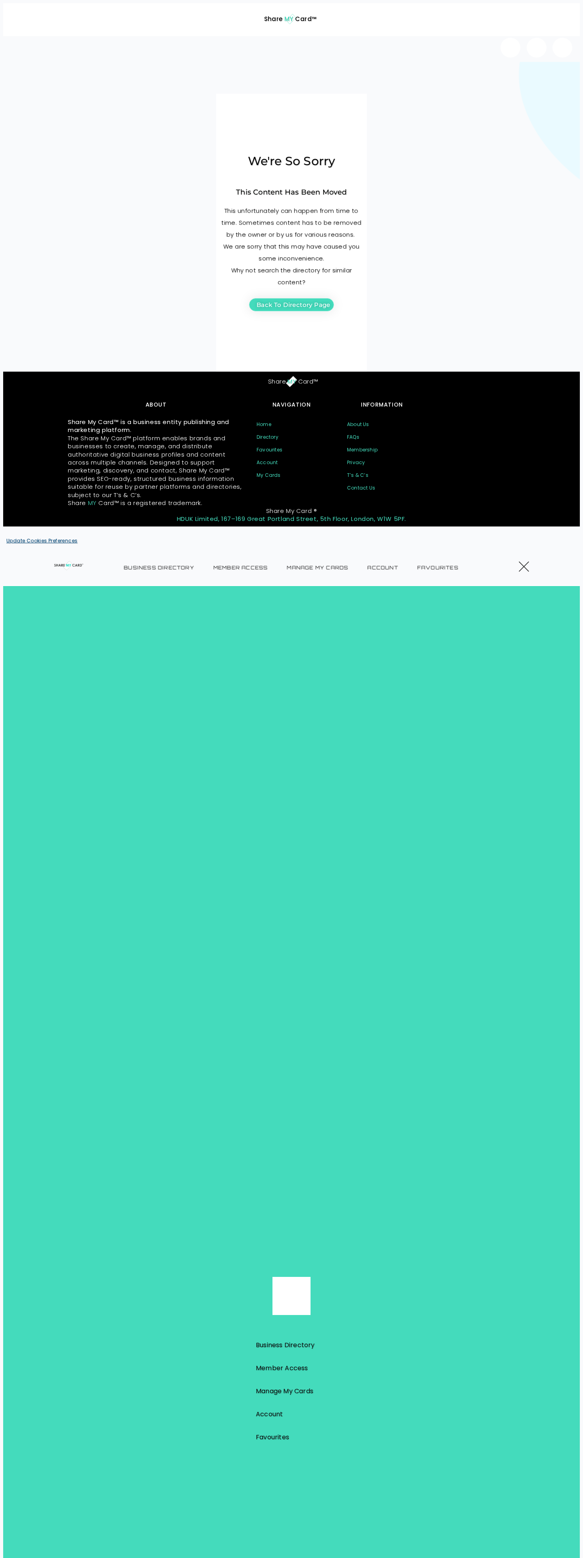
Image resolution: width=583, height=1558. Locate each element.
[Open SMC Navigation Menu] (20, 14)
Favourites (269, 449)
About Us (358, 424)
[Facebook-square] (537, 48)
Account (267, 462)
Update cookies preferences (41, 540)
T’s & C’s (357, 475)
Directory (267, 437)
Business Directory (159, 568)
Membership (362, 449)
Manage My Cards (317, 568)
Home (264, 424)
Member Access (240, 568)
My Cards (269, 475)
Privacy (356, 462)
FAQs (353, 437)
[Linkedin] (562, 48)
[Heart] (510, 48)
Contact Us (361, 487)
